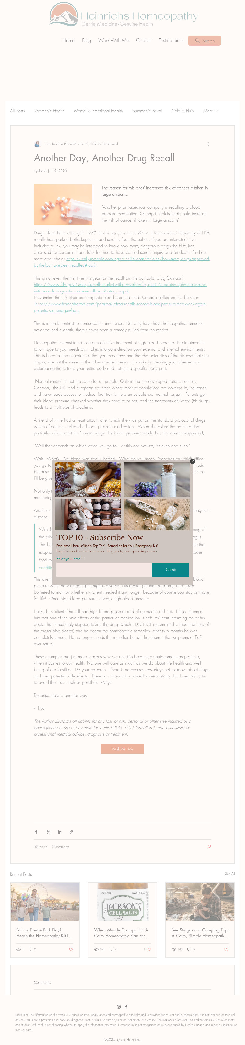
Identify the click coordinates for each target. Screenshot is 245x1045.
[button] (192, 461)
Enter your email (69, 559)
